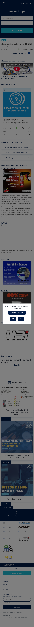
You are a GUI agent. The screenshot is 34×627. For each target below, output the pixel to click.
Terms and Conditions (17, 312)
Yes (13, 319)
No (21, 319)
